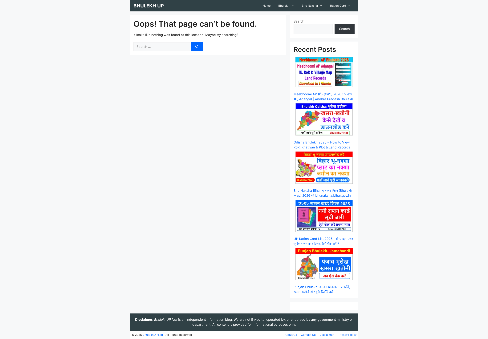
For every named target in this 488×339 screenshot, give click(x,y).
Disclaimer (326, 335)
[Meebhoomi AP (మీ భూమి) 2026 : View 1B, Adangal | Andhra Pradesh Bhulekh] (324, 73)
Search (299, 21)
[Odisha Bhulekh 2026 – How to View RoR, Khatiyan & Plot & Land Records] (324, 120)
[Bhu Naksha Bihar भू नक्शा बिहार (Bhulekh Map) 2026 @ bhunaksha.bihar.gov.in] (324, 168)
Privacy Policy (347, 335)
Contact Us (308, 335)
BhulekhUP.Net (153, 335)
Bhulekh (283, 5)
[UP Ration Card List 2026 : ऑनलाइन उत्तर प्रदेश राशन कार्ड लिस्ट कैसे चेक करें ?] (324, 216)
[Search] (197, 46)
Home (267, 5)
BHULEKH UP (148, 6)
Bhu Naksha (310, 5)
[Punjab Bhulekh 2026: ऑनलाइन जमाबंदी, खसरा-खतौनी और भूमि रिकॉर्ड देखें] (324, 265)
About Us (291, 335)
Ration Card (338, 5)
